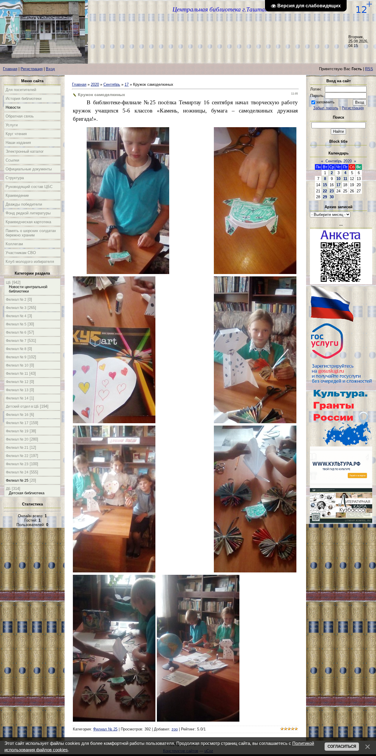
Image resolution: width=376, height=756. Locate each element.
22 (325, 191)
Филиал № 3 (16, 308)
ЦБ (8, 282)
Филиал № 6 (16, 332)
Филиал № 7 (16, 341)
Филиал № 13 (17, 390)
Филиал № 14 (17, 398)
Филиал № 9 (16, 357)
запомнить (325, 102)
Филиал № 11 (17, 374)
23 (332, 191)
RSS (369, 69)
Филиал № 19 (17, 431)
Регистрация (32, 69)
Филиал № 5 (16, 324)
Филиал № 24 (17, 472)
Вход (50, 69)
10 (338, 179)
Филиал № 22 (17, 456)
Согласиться (342, 746)
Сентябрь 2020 (338, 161)
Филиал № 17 (17, 423)
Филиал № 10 (17, 365)
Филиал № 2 (16, 300)
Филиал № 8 (16, 349)
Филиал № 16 (17, 415)
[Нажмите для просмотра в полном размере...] (128, 272)
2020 (95, 84)
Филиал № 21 (17, 448)
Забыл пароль (325, 108)
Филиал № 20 (17, 439)
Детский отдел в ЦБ (22, 406)
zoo (175, 729)
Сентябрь (111, 84)
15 (325, 185)
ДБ (8, 489)
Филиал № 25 (17, 480)
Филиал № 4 (16, 316)
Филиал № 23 (17, 464)
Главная (10, 69)
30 (332, 197)
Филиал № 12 (17, 382)
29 (325, 197)
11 (345, 179)
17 (127, 84)
